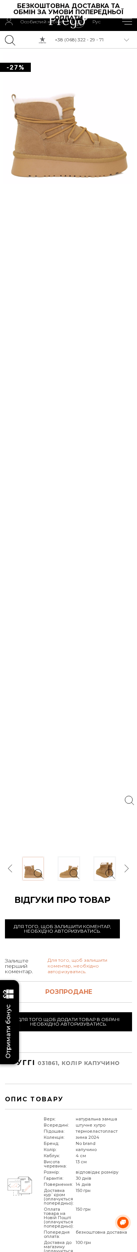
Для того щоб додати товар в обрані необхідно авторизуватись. (68, 1021)
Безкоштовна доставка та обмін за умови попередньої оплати (69, 12)
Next (126, 869)
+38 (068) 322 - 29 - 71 (79, 39)
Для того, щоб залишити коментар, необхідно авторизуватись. (62, 929)
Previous (10, 869)
